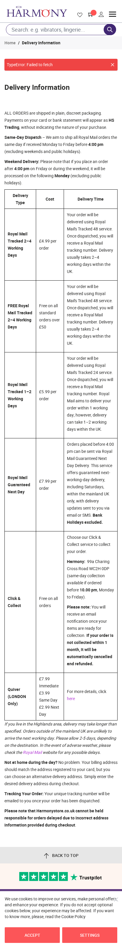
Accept (32, 935)
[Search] (110, 29)
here (71, 698)
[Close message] (112, 64)
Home (10, 42)
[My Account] (101, 14)
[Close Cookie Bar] (116, 899)
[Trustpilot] (44, 879)
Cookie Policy (73, 916)
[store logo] (37, 11)
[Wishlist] (78, 15)
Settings (89, 935)
